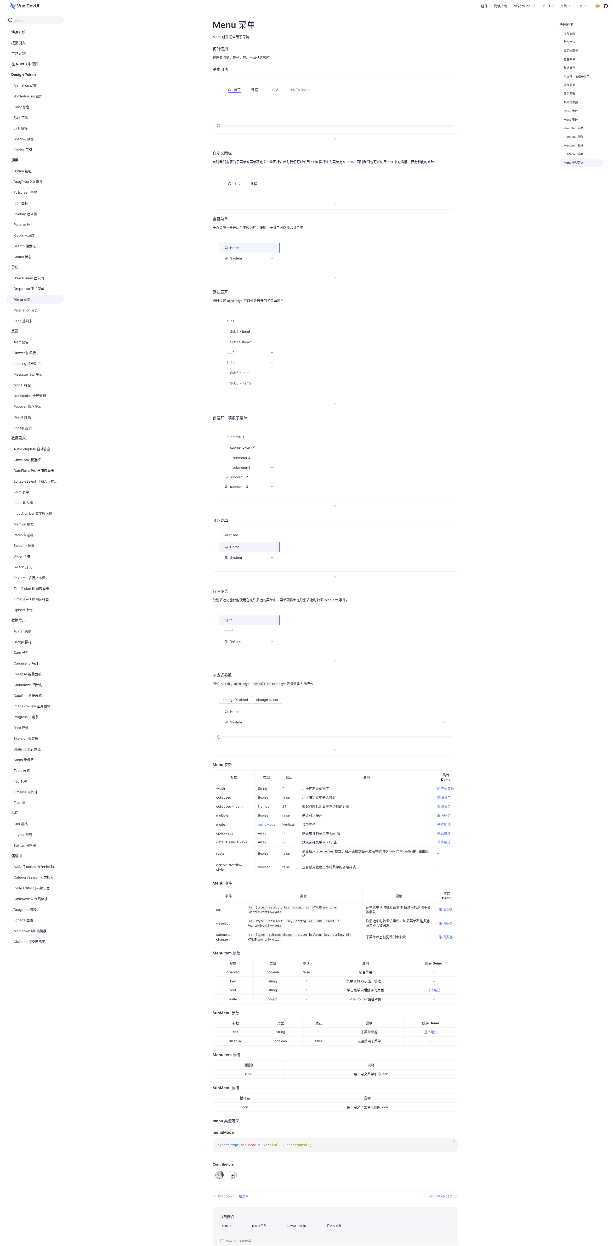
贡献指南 (500, 6)
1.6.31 (546, 6)
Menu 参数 (571, 111)
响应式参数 (445, 788)
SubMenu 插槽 (573, 154)
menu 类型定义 (574, 162)
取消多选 (444, 815)
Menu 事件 (571, 119)
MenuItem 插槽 (574, 145)
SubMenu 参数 (573, 137)
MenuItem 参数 (574, 128)
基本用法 (444, 824)
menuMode (266, 824)
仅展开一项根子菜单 (577, 76)
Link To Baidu (299, 90)
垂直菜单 (569, 59)
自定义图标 (571, 50)
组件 (484, 6)
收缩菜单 (444, 797)
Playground (522, 6)
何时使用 (569, 33)
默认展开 (444, 833)
